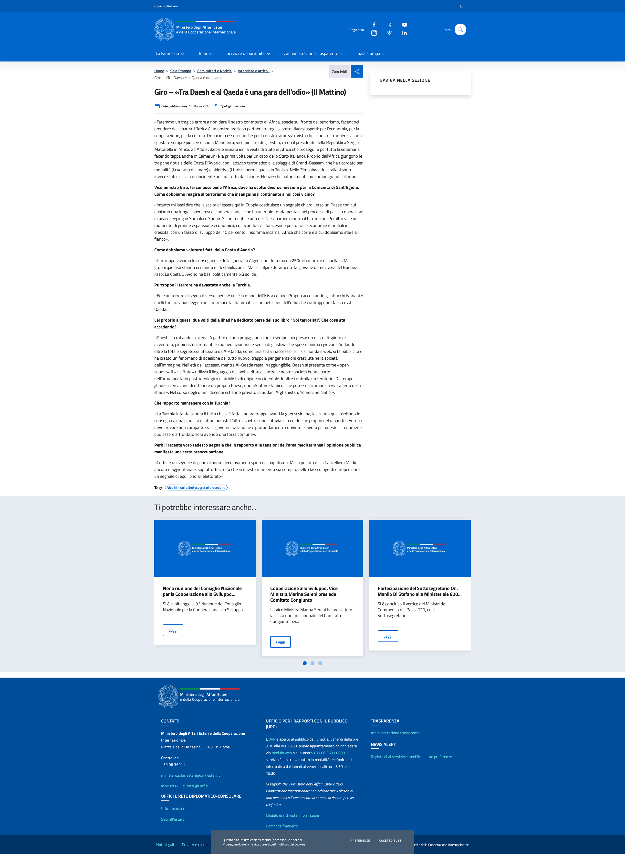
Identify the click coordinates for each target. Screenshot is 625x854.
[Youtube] (402, 24)
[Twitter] (387, 24)
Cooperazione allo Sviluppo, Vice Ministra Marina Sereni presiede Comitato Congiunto (304, 594)
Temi (202, 53)
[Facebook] (372, 24)
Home (159, 71)
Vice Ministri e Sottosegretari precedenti (196, 487)
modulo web (282, 753)
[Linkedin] (402, 32)
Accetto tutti (390, 840)
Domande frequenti (282, 826)
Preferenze (360, 840)
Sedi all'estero (172, 819)
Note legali (165, 844)
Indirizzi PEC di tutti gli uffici (184, 786)
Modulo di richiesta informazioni (292, 815)
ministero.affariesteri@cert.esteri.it (190, 775)
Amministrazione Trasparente (311, 53)
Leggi (173, 630)
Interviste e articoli (254, 71)
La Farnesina (167, 53)
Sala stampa (369, 53)
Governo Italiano (166, 6)
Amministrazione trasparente (395, 733)
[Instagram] (372, 32)
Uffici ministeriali (175, 808)
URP (271, 739)
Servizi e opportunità (246, 53)
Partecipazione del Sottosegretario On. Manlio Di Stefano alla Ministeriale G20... (420, 591)
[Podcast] (387, 32)
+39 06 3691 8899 (329, 753)
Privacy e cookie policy (200, 844)
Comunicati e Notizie (214, 71)
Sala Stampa (180, 71)
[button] (460, 29)
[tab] (305, 663)
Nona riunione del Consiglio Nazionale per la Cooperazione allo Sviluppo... (202, 591)
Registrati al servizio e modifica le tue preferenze (411, 757)
